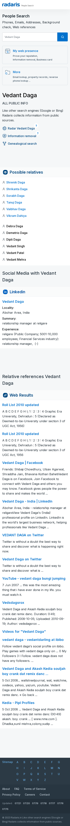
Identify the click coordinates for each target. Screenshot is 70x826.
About (6, 788)
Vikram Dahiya (16, 216)
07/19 (35, 803)
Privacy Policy (11, 794)
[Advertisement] (35, 159)
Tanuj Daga (14, 202)
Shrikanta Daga (16, 189)
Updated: (7, 803)
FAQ (16, 788)
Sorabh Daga (15, 196)
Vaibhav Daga (16, 209)
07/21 (18, 803)
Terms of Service (35, 788)
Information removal (22, 136)
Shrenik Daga (15, 182)
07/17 (52, 803)
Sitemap (7, 761)
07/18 (44, 803)
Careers (30, 794)
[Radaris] (11, 4)
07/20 (26, 803)
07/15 (5, 809)
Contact (45, 794)
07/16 (60, 803)
